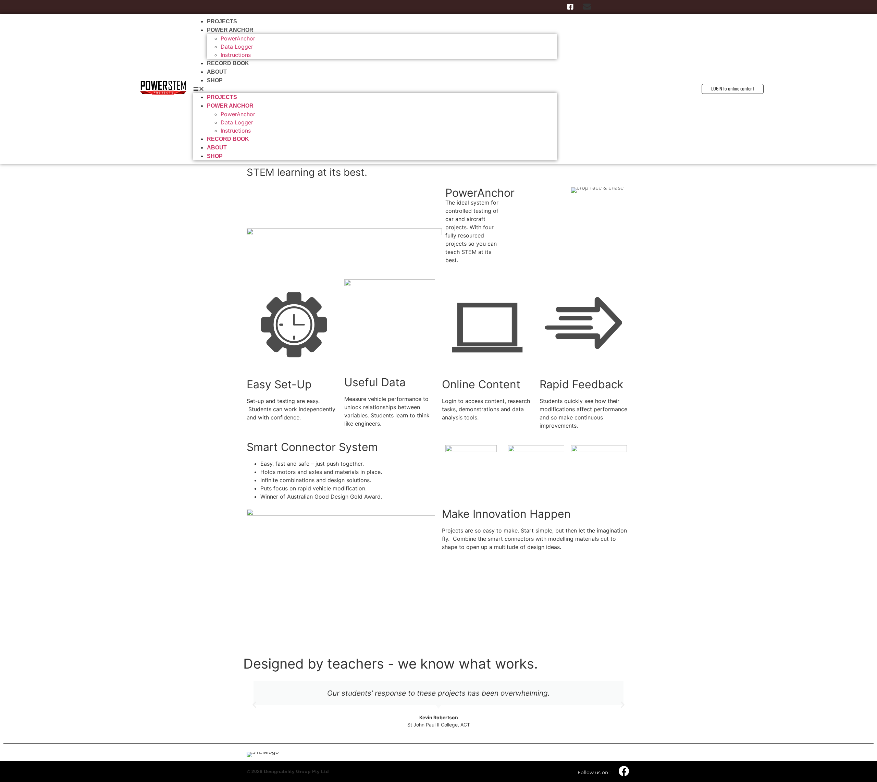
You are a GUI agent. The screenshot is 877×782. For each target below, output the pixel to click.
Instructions (236, 54)
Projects (222, 21)
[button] (375, 89)
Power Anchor (230, 30)
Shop (215, 80)
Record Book (228, 63)
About (217, 72)
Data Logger (237, 46)
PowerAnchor (238, 38)
